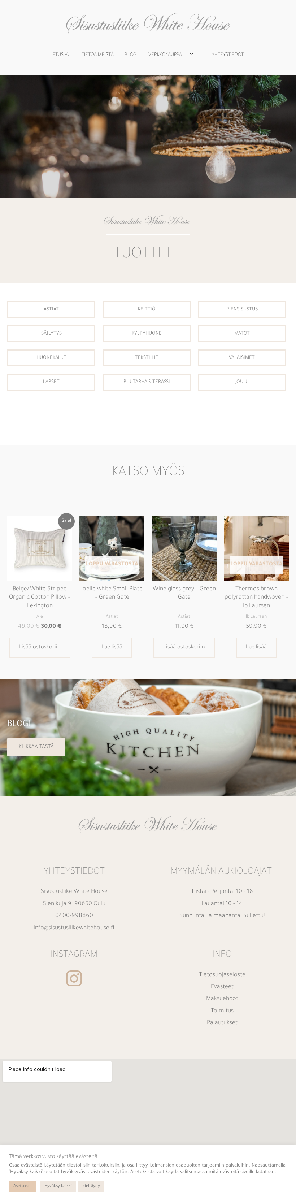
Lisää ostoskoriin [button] (40, 647)
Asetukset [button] (22, 1186)
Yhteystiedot (228, 55)
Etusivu (61, 55)
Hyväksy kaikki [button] (58, 1186)
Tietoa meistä (98, 55)
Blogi (131, 55)
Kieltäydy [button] (91, 1186)
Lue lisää (111, 647)
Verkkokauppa (165, 55)
